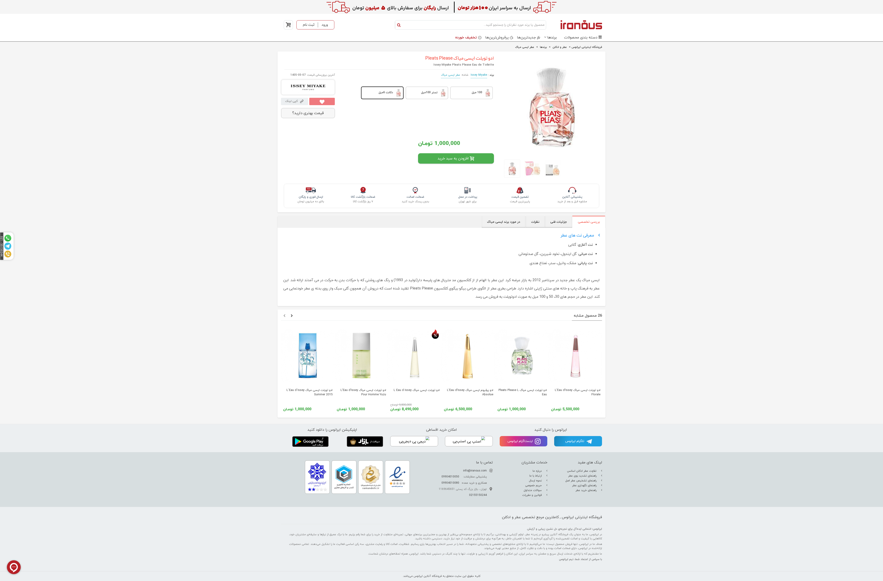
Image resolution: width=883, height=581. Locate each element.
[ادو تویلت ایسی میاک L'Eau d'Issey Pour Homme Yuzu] (361, 356)
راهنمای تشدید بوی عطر (582, 476)
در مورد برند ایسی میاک (503, 222)
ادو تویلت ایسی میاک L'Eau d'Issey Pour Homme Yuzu (363, 392)
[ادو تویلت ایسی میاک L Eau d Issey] (415, 356)
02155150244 (478, 495)
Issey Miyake (479, 75)
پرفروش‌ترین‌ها (497, 37)
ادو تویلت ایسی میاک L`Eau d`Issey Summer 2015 (310, 392)
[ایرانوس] (575, 24)
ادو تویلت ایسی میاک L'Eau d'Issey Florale (577, 392)
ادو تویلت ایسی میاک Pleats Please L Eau (523, 392)
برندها (552, 37)
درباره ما (538, 471)
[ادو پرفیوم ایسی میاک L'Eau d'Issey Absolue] (468, 356)
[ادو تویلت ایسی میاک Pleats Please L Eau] (522, 356)
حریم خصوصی (534, 485)
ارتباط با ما (536, 476)
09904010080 (450, 483)
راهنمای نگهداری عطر (584, 485)
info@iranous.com (475, 471)
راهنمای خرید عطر (586, 490)
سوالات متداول (533, 490)
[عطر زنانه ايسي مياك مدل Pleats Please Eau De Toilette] (511, 168)
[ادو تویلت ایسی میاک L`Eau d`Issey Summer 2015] (308, 356)
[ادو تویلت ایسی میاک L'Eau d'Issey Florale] (576, 356)
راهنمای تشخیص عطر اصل (581, 481)
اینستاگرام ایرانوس (520, 441)
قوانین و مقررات (532, 495)
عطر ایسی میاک (450, 75)
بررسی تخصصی (589, 222)
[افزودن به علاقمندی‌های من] (322, 101)
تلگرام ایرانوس (575, 441)
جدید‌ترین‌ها (526, 37)
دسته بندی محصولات (580, 37)
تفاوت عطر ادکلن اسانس (582, 471)
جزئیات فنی (558, 222)
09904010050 (450, 477)
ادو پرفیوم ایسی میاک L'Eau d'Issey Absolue (470, 392)
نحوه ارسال (536, 481)
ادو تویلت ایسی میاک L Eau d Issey (417, 390)
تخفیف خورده (466, 37)
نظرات (535, 222)
